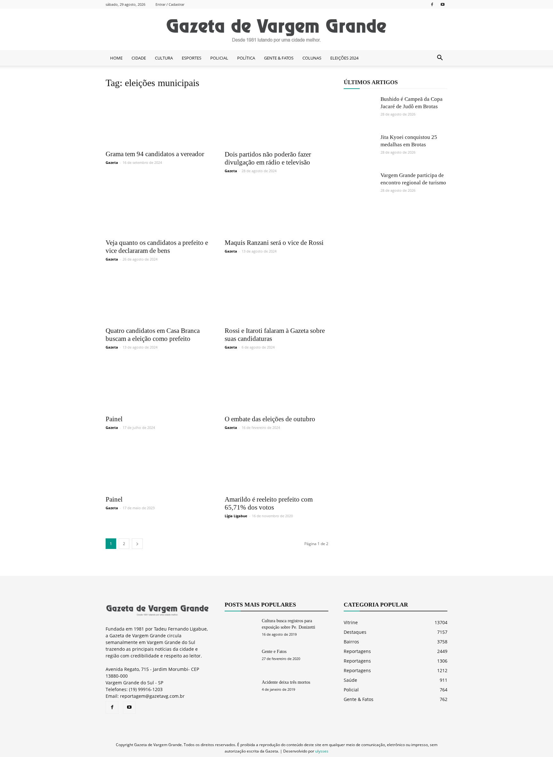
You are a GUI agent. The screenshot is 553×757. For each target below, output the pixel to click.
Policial (351, 690)
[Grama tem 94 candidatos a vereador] (157, 120)
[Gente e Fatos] (241, 659)
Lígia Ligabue (236, 515)
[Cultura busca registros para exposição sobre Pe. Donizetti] (241, 629)
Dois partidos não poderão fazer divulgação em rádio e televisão (268, 158)
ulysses (321, 751)
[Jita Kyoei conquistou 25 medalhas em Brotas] (360, 149)
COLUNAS (311, 58)
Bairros (351, 642)
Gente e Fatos (274, 651)
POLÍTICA (246, 58)
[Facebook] (432, 4)
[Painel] (157, 385)
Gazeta (112, 162)
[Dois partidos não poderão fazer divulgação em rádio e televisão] (276, 120)
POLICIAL (219, 58)
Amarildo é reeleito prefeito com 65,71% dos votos (269, 503)
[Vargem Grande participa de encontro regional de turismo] (360, 188)
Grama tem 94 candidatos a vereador (155, 154)
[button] (439, 58)
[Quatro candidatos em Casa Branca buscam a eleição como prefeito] (157, 297)
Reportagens (357, 651)
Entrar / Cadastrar (170, 4)
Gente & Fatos (358, 699)
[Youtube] (442, 4)
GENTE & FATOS (278, 58)
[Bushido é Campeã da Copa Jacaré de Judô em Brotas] (360, 111)
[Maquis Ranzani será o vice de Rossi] (276, 209)
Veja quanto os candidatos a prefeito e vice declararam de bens (157, 246)
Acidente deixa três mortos (286, 682)
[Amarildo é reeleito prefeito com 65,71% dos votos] (276, 465)
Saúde (350, 680)
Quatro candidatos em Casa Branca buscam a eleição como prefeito (153, 334)
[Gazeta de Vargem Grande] (276, 29)
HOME (116, 58)
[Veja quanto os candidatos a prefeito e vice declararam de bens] (157, 209)
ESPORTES (191, 58)
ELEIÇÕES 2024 (344, 58)
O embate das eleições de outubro (270, 419)
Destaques (355, 632)
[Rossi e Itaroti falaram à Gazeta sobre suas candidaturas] (276, 297)
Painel (114, 419)
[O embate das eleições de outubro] (276, 385)
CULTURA (164, 58)
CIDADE (139, 58)
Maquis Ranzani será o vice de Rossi (274, 242)
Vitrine (351, 622)
